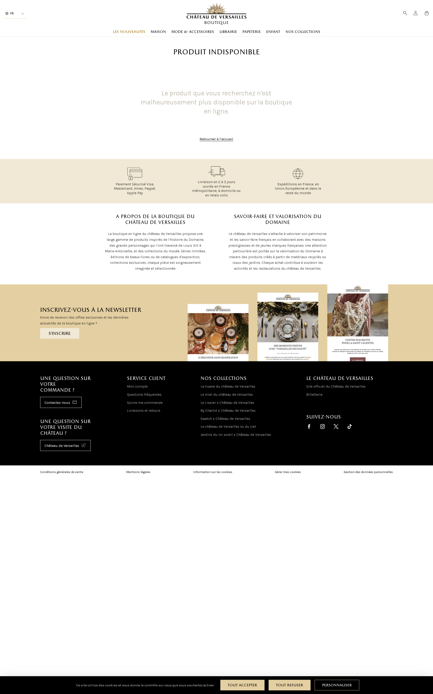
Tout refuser (289, 685)
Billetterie (314, 394)
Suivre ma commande (145, 402)
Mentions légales (138, 472)
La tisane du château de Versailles (227, 386)
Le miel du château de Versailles (226, 394)
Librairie (228, 32)
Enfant (273, 32)
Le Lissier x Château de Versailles (227, 402)
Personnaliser (337, 685)
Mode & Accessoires (192, 32)
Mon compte (137, 386)
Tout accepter (242, 685)
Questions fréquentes (144, 394)
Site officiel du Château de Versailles (336, 386)
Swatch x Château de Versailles (225, 418)
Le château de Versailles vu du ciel (228, 426)
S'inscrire (59, 333)
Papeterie (251, 32)
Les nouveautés (129, 32)
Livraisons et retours (143, 410)
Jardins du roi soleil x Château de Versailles (235, 434)
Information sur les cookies (212, 472)
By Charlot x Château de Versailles (228, 410)
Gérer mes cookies (288, 472)
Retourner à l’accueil (216, 139)
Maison (158, 32)
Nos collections (303, 32)
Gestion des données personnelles (368, 472)
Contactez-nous (57, 403)
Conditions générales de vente (61, 472)
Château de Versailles (61, 446)
